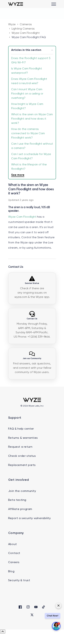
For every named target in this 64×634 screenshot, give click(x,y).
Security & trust (19, 580)
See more (17, 175)
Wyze (12, 24)
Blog (11, 571)
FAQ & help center (21, 428)
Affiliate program (20, 509)
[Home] (15, 4)
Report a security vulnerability (29, 518)
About (12, 544)
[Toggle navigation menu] (53, 4)
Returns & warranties (23, 438)
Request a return (20, 447)
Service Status (32, 283)
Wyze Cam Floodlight (26, 33)
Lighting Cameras (23, 28)
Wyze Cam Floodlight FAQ (29, 37)
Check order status (22, 456)
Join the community (22, 491)
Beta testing (17, 500)
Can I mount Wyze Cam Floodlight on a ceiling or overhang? (27, 94)
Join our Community (32, 358)
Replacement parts (22, 465)
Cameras (26, 24)
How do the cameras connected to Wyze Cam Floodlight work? (28, 133)
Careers (14, 562)
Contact (14, 553)
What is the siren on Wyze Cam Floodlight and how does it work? (32, 119)
